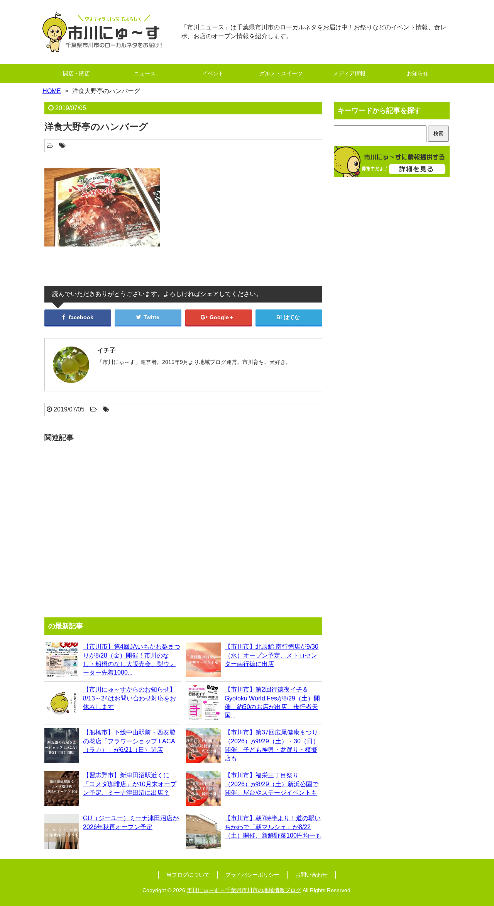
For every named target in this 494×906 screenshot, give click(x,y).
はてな (292, 317)
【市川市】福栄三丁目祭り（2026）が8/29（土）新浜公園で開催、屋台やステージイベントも (271, 784)
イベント (213, 73)
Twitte (150, 317)
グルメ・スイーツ (281, 73)
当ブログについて (188, 875)
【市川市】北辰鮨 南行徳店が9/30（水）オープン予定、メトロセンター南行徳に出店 (271, 655)
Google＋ (221, 317)
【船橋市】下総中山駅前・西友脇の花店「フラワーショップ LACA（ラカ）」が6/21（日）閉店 (129, 741)
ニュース (145, 73)
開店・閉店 (76, 73)
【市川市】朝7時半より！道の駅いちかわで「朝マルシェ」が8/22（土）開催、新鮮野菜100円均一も (273, 827)
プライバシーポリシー (252, 875)
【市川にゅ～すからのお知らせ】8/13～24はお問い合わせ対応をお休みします (129, 698)
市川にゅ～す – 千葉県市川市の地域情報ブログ (244, 890)
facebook (80, 317)
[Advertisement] (183, 526)
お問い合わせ (311, 875)
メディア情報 (349, 73)
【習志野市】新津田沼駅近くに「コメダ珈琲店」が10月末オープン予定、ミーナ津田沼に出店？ (129, 784)
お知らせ (417, 73)
